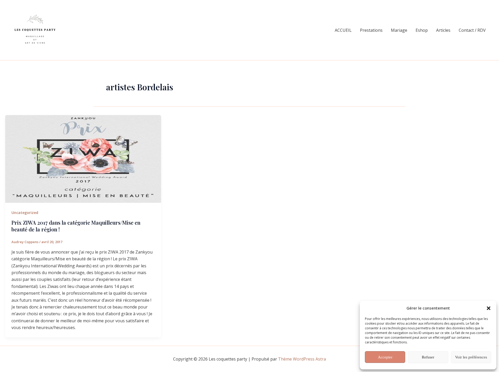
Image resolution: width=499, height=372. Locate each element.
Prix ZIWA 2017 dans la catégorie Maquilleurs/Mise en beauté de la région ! (75, 226)
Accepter (385, 357)
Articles (443, 30)
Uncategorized (24, 212)
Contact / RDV (472, 30)
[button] (488, 308)
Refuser (428, 357)
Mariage (399, 30)
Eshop (422, 30)
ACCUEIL (343, 30)
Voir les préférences (471, 357)
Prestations (371, 30)
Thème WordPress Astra (302, 359)
